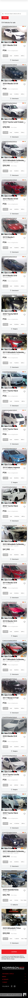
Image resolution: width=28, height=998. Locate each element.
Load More (14, 951)
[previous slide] (2, 34)
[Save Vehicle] (24, 46)
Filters (5, 17)
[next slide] (26, 34)
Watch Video (22, 540)
